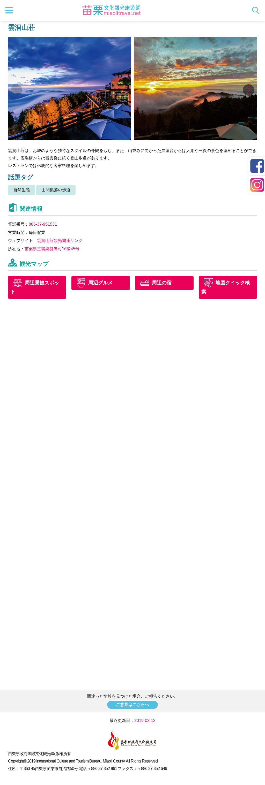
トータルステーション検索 (257, 10)
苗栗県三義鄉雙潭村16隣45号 (52, 249)
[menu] (10, 10)
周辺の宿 (162, 282)
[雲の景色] (69, 139)
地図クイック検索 (225, 287)
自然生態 (21, 190)
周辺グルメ (100, 282)
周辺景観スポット (35, 287)
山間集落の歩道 (55, 190)
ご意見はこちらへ (132, 704)
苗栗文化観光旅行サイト (111, 10)
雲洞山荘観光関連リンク (60, 240)
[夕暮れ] (195, 139)
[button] (248, 90)
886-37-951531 (43, 224)
